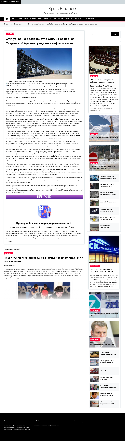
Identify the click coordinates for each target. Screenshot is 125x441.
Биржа (14, 19)
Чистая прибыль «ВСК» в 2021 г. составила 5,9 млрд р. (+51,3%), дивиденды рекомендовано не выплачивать (102, 270)
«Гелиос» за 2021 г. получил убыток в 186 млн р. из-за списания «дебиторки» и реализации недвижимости (107, 403)
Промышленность (44, 19)
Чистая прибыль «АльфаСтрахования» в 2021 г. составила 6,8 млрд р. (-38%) (108, 370)
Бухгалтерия (23, 19)
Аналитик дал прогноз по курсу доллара (107, 185)
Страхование (58, 19)
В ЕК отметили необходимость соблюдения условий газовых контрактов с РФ (102, 81)
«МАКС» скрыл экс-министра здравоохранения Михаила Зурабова (106, 378)
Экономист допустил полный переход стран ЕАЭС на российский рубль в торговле (108, 194)
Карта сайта (90, 19)
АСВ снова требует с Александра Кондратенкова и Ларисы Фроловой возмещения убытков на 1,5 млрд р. (102, 343)
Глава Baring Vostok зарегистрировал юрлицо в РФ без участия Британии (108, 210)
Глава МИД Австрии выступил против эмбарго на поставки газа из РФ (102, 167)
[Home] (7, 19)
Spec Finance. (62, 8)
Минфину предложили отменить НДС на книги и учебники (108, 202)
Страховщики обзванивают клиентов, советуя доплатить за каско (108, 353)
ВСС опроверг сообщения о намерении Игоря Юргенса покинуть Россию (108, 386)
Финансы (69, 19)
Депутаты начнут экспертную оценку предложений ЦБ (106, 395)
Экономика (79, 19)
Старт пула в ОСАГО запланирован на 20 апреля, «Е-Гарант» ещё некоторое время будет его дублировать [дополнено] (108, 362)
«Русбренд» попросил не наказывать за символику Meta (107, 218)
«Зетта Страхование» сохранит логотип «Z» (104, 314)
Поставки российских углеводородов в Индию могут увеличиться (108, 177)
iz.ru (14, 241)
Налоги (33, 19)
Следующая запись (11, 249)
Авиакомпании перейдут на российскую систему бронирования (107, 226)
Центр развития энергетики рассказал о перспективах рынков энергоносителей (104, 138)
